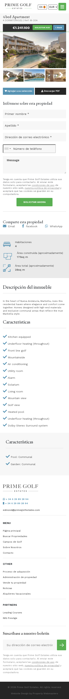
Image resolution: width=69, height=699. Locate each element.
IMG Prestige (10, 618)
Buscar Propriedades (15, 536)
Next (58, 47)
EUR (52, 7)
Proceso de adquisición (16, 571)
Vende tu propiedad (14, 582)
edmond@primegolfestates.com (21, 510)
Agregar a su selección (19, 91)
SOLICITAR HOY (42, 27)
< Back (58, 27)
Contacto (8, 553)
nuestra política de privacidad (42, 188)
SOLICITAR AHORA (34, 202)
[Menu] (62, 6)
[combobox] (7, 149)
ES (41, 7)
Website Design (20, 693)
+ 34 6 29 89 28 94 (17, 499)
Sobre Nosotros (12, 547)
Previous (13, 47)
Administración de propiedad (20, 577)
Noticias (7, 588)
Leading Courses (12, 612)
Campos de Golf (12, 541)
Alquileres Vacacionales (17, 593)
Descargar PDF (51, 91)
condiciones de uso (43, 185)
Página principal (12, 530)
